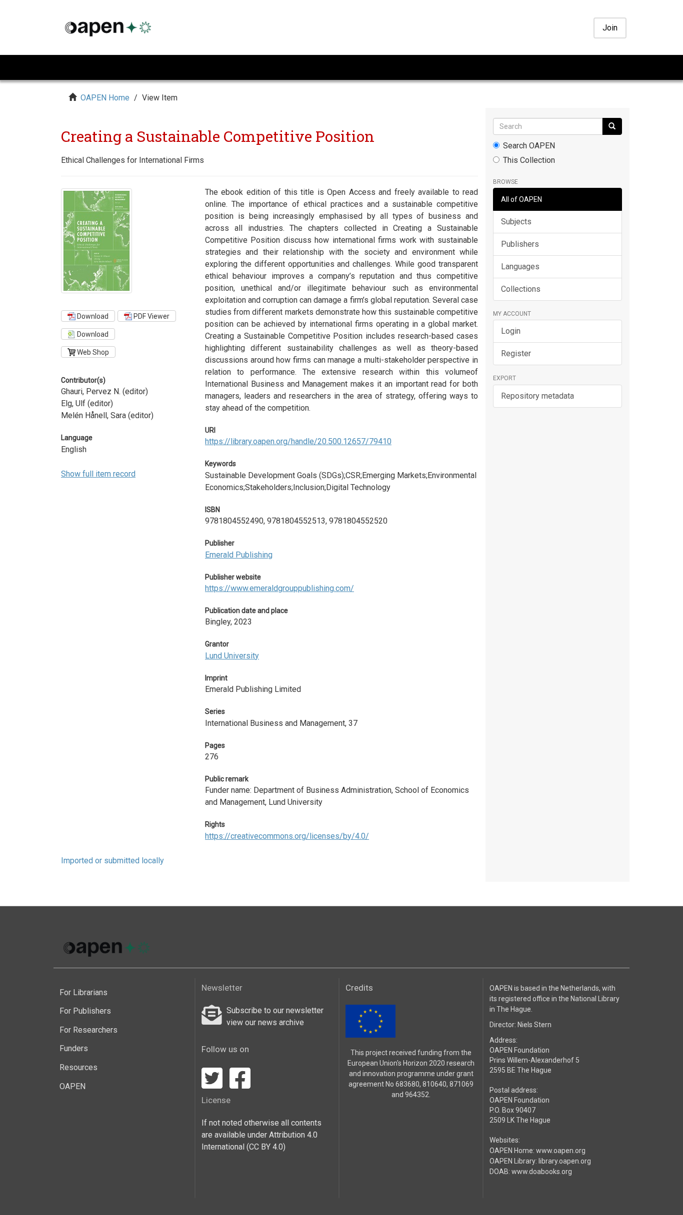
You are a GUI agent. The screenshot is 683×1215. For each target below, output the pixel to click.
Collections (520, 289)
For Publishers (85, 1011)
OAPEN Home (105, 97)
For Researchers (89, 1030)
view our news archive (265, 1022)
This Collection (529, 160)
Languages (520, 266)
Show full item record (98, 474)
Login (510, 331)
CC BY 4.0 (266, 1147)
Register (516, 353)
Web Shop (92, 352)
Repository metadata (537, 396)
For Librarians (84, 992)
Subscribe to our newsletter (275, 1010)
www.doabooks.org (542, 1172)
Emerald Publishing (238, 555)
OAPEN (73, 1086)
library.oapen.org (564, 1161)
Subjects (516, 221)
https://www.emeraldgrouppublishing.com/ (279, 588)
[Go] (612, 126)
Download (92, 316)
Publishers (520, 244)
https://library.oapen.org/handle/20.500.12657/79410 (298, 441)
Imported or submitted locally (112, 860)
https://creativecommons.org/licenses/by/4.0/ (287, 836)
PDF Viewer (151, 316)
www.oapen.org (561, 1151)
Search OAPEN (529, 145)
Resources (79, 1067)
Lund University (232, 655)
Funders (74, 1048)
